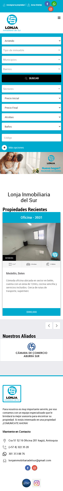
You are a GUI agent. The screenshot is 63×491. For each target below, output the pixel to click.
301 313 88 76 (17, 453)
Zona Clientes (36, 5)
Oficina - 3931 (32, 217)
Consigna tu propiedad (15, 5)
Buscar (34, 78)
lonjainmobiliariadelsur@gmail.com (30, 460)
